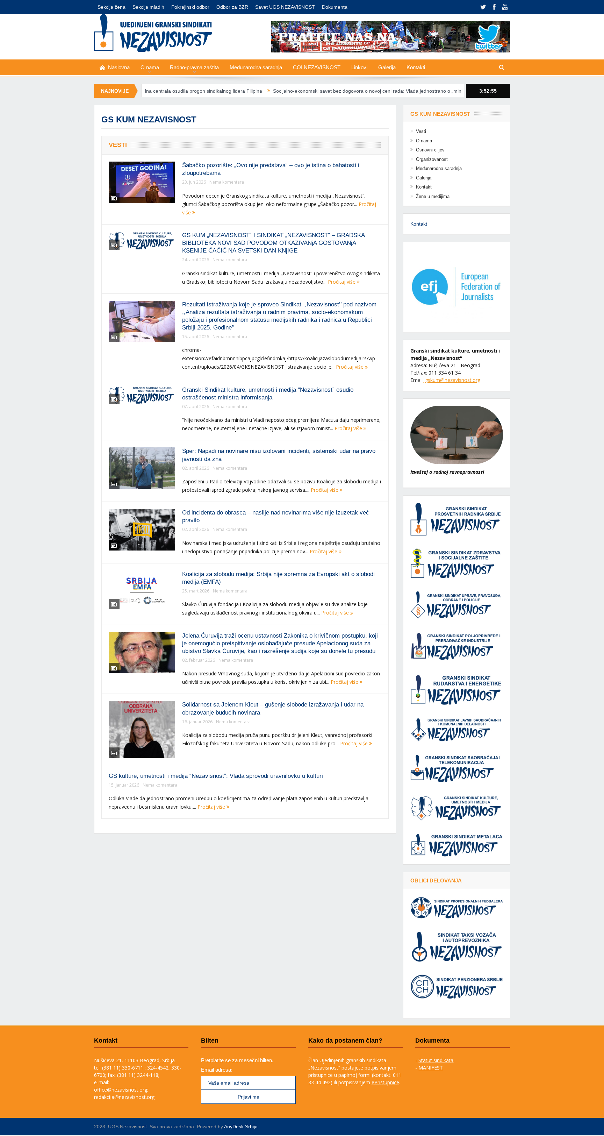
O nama (150, 67)
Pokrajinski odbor (190, 7)
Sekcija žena (111, 7)
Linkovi (359, 67)
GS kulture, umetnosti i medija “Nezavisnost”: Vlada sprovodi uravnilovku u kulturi (216, 776)
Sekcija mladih (148, 7)
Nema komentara (226, 182)
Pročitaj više (342, 281)
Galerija (387, 67)
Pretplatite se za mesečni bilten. (237, 1060)
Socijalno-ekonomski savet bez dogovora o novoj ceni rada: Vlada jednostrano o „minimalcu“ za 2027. (346, 91)
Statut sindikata (435, 1060)
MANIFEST (430, 1067)
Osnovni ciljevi (431, 149)
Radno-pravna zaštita (194, 67)
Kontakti (416, 67)
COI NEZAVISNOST (316, 67)
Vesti (118, 144)
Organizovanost (432, 159)
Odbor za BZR (232, 7)
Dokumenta (334, 7)
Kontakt (424, 187)
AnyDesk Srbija (241, 1126)
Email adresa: (216, 1070)
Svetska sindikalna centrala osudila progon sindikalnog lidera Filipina (146, 91)
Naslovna (119, 67)
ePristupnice (385, 1082)
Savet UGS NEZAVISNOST (285, 7)
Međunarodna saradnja (256, 67)
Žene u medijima (433, 196)
